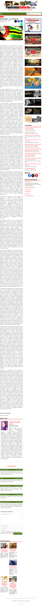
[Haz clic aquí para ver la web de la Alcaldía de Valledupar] (33, 25)
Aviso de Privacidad (9, 533)
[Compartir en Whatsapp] (21, 24)
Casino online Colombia (29, 195)
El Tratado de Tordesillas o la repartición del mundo (4, 584)
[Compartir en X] (15, 21)
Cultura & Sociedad (13, 426)
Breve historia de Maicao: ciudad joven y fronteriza (4, 550)
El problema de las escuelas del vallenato (32, 135)
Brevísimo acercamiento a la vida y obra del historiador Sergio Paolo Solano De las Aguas (13, 585)
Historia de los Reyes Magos (13, 550)
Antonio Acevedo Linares (5, 20)
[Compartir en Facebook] (18, 21)
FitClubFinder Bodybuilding (29, 187)
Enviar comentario (18, 533)
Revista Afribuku (28, 191)
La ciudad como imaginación (30, 132)
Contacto (7, 598)
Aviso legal (20, 598)
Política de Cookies (26, 598)
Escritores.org (27, 193)
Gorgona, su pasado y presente (13, 567)
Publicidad (16, 598)
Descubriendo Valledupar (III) (30, 168)
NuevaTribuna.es (28, 189)
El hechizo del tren (28, 181)
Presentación (11, 598)
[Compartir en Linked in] (21, 21)
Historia (1, 16)
